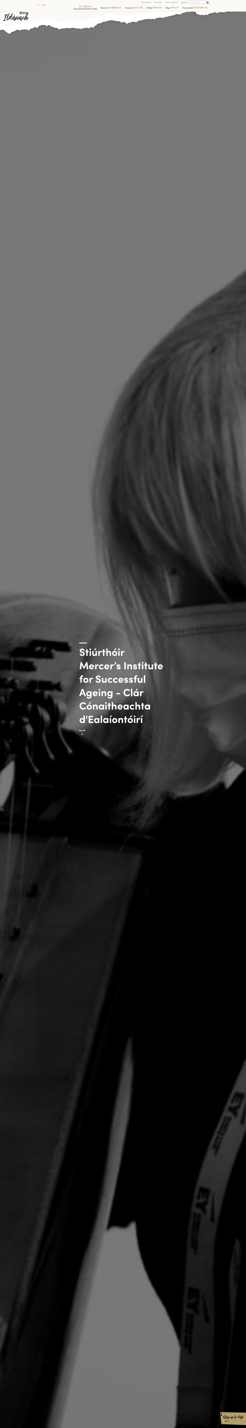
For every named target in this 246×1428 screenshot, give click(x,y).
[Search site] (207, 2)
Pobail (154, 7)
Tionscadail (195, 7)
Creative (134, 7)
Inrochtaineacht (171, 2)
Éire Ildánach (146, 2)
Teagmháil (158, 2)
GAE (182, 2)
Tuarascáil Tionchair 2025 (85, 8)
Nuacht (111, 7)
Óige (172, 7)
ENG (186, 2)
